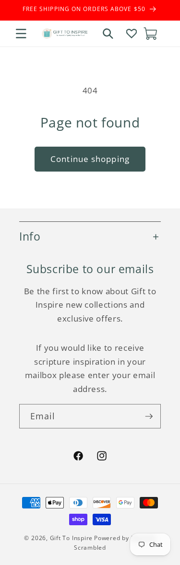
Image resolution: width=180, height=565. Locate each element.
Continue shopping (90, 158)
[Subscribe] (148, 416)
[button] (21, 33)
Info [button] (29, 236)
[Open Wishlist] (131, 33)
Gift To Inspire (71, 538)
